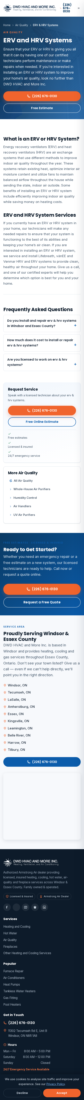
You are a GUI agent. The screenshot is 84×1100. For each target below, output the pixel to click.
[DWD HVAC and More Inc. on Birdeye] (35, 907)
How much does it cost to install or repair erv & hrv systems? (40, 343)
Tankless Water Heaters (19, 991)
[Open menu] (79, 8)
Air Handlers (22, 506)
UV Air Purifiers (24, 515)
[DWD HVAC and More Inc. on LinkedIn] (44, 907)
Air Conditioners (14, 978)
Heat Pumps (11, 984)
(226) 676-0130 (44, 96)
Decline (22, 1093)
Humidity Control (25, 498)
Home (7, 25)
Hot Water (10, 933)
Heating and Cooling (16, 926)
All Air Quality (23, 480)
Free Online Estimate (42, 421)
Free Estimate (42, 108)
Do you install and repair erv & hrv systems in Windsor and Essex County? (41, 323)
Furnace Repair (13, 971)
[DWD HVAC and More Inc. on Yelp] (16, 907)
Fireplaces (10, 946)
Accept (61, 1093)
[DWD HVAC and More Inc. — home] (29, 8)
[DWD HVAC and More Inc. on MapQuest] (25, 907)
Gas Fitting (10, 998)
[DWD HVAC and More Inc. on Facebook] (7, 907)
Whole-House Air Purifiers (31, 489)
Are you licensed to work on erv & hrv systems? (37, 362)
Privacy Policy (55, 1084)
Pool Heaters (12, 1004)
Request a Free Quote (42, 602)
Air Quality (21, 25)
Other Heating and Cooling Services (27, 953)
